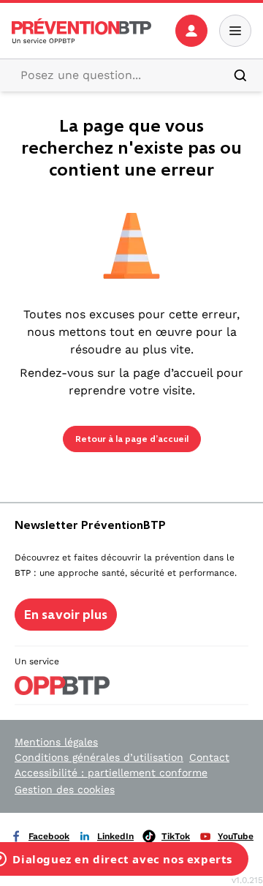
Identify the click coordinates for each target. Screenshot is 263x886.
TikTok (175, 836)
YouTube (236, 836)
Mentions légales (56, 742)
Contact (209, 757)
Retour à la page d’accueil (131, 439)
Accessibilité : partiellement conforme (111, 772)
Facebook (48, 836)
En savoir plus (65, 614)
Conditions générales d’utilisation (99, 757)
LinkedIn (115, 836)
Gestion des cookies (65, 789)
